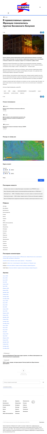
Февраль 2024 (6, 338)
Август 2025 (5, 300)
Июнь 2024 (5, 329)
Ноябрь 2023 (5, 344)
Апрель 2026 (5, 284)
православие (6, 93)
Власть (4, 216)
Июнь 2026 (5, 280)
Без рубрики (5, 208)
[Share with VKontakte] (41, 32)
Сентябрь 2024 (6, 323)
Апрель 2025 (5, 309)
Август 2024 (5, 325)
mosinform (5, 256)
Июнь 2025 (5, 304)
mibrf (5, 91)
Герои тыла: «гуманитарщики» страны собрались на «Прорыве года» (22, 263)
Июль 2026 (5, 278)
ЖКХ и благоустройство (8, 222)
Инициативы (5, 226)
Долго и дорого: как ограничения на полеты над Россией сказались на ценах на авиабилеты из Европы (14, 118)
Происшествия (6, 239)
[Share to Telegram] (43, 32)
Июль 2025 (5, 302)
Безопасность (6, 210)
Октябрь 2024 (6, 321)
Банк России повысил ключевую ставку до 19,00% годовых (14, 127)
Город (4, 220)
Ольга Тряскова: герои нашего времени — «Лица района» (20, 260)
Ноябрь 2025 (5, 294)
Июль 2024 (5, 327)
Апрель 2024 (5, 333)
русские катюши (14, 93)
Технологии (5, 247)
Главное (4, 218)
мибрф (14, 91)
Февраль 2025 (6, 313)
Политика (5, 237)
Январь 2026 (5, 290)
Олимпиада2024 (32, 91)
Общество (5, 235)
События (4, 243)
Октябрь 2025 (6, 296)
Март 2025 (5, 311)
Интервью (5, 229)
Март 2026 (5, 286)
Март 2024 (5, 335)
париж (39, 91)
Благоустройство (6, 212)
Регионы (4, 241)
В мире (4, 214)
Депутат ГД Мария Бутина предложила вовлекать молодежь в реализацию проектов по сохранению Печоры (24, 198)
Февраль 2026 (6, 288)
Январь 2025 (5, 315)
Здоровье (5, 224)
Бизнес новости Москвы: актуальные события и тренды (14, 109)
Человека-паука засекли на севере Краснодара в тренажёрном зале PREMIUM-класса (21, 188)
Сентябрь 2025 (6, 298)
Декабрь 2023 (6, 342)
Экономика (5, 249)
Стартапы (5, 245)
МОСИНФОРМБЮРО (22, 91)
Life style (4, 206)
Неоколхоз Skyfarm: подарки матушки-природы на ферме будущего (21, 265)
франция (22, 93)
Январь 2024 (5, 340)
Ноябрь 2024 (5, 319)
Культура (5, 231)
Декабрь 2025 (6, 292)
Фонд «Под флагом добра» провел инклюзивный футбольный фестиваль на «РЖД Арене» (22, 191)
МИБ (9, 91)
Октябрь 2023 (6, 346)
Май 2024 (5, 331)
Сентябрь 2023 (6, 348)
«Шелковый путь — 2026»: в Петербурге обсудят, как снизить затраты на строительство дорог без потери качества (24, 193)
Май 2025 (5, 307)
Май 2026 (5, 282)
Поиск (4, 177)
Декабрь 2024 (6, 317)
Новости (4, 233)
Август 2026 (5, 275)
